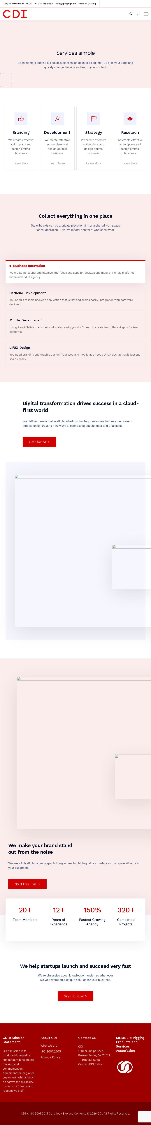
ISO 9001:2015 (51, 1051)
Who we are (49, 1045)
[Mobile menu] (146, 14)
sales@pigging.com (66, 3)
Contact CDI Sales (90, 1064)
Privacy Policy (51, 1057)
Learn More (21, 163)
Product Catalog (87, 3)
